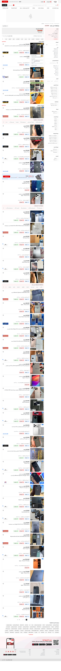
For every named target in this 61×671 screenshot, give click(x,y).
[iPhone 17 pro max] (23, 612)
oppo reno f (22, 624)
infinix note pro (31, 632)
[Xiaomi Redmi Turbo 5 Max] (23, 319)
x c (53, 632)
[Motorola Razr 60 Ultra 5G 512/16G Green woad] (23, 539)
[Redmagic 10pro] (23, 240)
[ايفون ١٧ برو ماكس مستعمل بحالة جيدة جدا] (23, 429)
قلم (32, 624)
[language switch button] (20, 1)
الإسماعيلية (5, 287)
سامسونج (37, 39)
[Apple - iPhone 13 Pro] (23, 307)
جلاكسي (6, 630)
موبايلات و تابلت (41, 8)
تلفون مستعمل (51, 630)
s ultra (44, 624)
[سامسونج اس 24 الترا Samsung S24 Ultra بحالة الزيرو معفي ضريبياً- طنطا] (23, 368)
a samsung (25, 632)
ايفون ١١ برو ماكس (27, 630)
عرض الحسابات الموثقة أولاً (38, 35)
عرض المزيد (31, 634)
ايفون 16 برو (56, 632)
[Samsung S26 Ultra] (23, 515)
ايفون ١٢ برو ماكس (37, 628)
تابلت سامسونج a (49, 628)
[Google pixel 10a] (23, 356)
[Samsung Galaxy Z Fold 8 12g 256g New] (23, 73)
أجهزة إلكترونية (14, 8)
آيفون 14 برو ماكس (4, 122)
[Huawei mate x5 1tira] (23, 417)
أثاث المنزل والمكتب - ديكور (24, 8)
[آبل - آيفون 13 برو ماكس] (23, 441)
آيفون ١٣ (36, 632)
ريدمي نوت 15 (8, 628)
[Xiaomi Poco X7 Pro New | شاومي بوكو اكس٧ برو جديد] (23, 454)
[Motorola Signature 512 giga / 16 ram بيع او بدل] (23, 478)
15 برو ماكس (17, 632)
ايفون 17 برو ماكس (25, 626)
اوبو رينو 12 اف (11, 122)
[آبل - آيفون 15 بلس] (23, 167)
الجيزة (37, 287)
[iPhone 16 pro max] (23, 265)
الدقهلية (18, 287)
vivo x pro (49, 632)
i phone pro (41, 630)
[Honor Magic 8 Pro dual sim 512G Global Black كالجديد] (23, 332)
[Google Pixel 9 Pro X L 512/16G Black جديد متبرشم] (23, 527)
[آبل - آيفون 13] (23, 130)
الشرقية (27, 287)
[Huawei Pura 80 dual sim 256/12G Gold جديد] (23, 344)
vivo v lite (22, 630)
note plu (46, 630)
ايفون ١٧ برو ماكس (14, 628)
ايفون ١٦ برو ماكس (25, 628)
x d (39, 632)
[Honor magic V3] (23, 551)
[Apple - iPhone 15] (23, 380)
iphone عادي (11, 630)
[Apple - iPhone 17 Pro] (23, 198)
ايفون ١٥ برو (56, 630)
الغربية (14, 287)
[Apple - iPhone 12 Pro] (23, 588)
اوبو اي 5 (17, 122)
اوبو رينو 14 (31, 628)
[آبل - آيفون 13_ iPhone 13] (23, 490)
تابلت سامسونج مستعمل (46, 626)
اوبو (29, 39)
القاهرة (41, 287)
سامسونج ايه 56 (23, 122)
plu (46, 632)
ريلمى (26, 39)
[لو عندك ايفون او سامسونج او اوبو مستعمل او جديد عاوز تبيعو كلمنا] (23, 48)
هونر (22, 39)
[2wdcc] (23, 60)
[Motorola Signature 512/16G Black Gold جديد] (23, 295)
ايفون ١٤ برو (19, 626)
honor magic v (17, 630)
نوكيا (6, 39)
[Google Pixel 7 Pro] (23, 186)
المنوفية (10, 287)
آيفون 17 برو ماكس (31, 122)
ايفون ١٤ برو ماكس (55, 628)
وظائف (33, 8)
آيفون (42, 39)
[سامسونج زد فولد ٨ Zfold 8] (23, 502)
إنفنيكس (17, 39)
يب (29, 624)
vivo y (21, 632)
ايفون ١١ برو (19, 628)
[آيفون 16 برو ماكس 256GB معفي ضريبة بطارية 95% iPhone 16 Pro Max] (23, 393)
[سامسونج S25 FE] (23, 405)
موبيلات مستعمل (9, 624)
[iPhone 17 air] (23, 466)
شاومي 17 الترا (17, 208)
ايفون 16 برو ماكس (33, 626)
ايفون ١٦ (52, 626)
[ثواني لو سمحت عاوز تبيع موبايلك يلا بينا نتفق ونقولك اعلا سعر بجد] (23, 98)
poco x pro (6, 632)
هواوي (10, 39)
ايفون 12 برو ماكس (49, 624)
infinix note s (39, 626)
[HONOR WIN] (23, 216)
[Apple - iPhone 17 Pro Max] (23, 563)
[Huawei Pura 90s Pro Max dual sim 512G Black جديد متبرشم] (23, 228)
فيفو (13, 39)
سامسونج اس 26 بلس (9, 208)
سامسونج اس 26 (23, 208)
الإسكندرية (32, 287)
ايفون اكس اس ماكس (38, 624)
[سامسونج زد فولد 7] (23, 253)
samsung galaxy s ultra (35, 630)
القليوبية (23, 287)
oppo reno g (43, 628)
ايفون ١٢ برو (8, 626)
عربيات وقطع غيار (55, 8)
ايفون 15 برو (56, 626)
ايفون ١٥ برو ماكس (14, 626)
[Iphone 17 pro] (23, 154)
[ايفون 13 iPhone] (23, 86)
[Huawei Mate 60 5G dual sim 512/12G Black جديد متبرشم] (23, 112)
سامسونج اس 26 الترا (39, 122)
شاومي (33, 39)
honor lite (42, 632)
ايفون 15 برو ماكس (16, 624)
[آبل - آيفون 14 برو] (23, 600)
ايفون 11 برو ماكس (55, 624)
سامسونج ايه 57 (39, 208)
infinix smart (12, 632)
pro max (26, 624)
